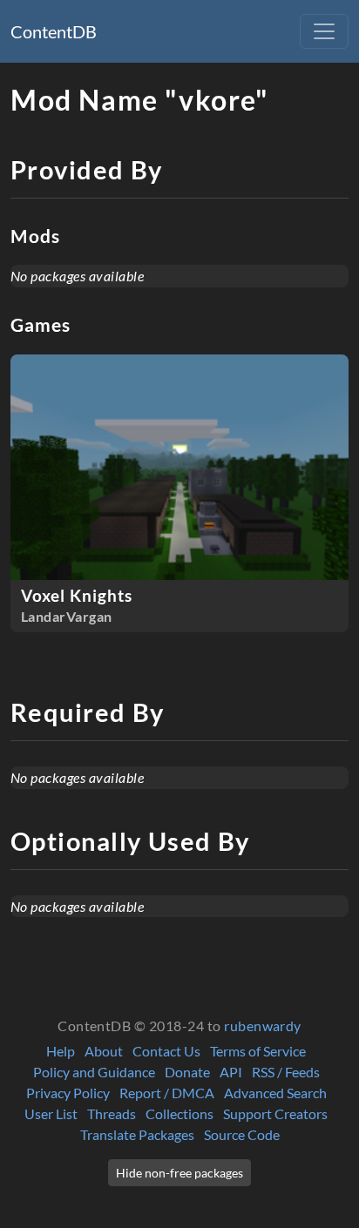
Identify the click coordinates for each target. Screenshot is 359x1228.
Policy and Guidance (94, 1071)
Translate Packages (137, 1134)
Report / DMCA (166, 1092)
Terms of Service (258, 1050)
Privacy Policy (68, 1092)
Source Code (242, 1134)
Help (60, 1050)
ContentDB (53, 31)
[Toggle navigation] (324, 31)
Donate (187, 1071)
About (104, 1050)
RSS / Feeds (286, 1071)
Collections (179, 1113)
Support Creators (275, 1113)
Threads (111, 1113)
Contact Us (166, 1050)
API (231, 1071)
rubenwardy (262, 1025)
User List (51, 1113)
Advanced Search (275, 1092)
